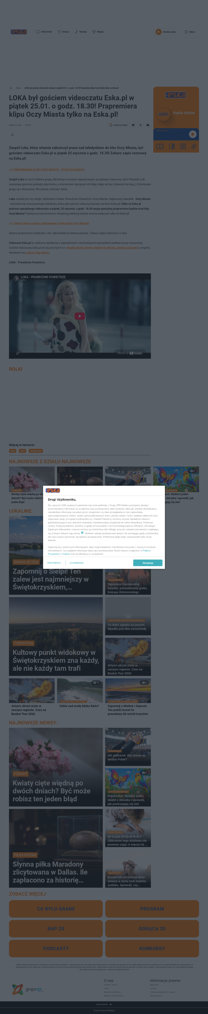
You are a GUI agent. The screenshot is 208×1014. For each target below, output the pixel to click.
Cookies (66, 554)
